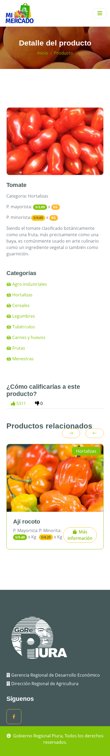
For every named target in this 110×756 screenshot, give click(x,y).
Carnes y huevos (28, 337)
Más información (80, 535)
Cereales (20, 305)
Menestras (22, 359)
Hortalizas (22, 295)
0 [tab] (41, 403)
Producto (63, 53)
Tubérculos (23, 327)
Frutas (18, 348)
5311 (20, 403)
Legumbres (23, 316)
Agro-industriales (29, 284)
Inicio (42, 53)
